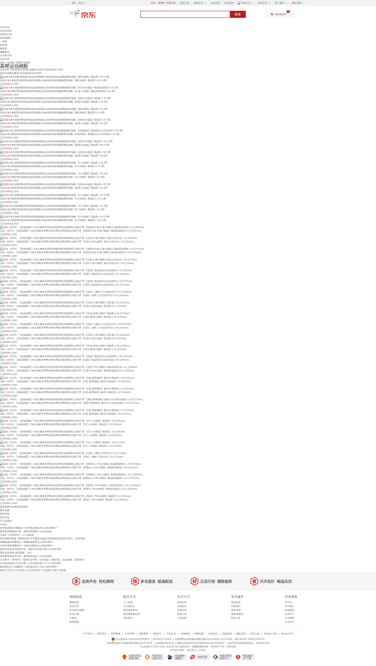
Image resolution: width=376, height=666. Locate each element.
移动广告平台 (7, 570)
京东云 (202, 650)
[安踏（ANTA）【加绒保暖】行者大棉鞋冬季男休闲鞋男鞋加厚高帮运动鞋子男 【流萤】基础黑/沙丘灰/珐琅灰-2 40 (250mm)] (66, 356)
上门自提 (128, 602)
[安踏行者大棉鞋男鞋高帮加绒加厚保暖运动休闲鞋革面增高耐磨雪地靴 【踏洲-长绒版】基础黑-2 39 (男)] (55, 152)
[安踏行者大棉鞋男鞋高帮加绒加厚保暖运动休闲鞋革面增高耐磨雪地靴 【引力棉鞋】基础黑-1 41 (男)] (54, 205)
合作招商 (129, 633)
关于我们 (88, 633)
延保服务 (289, 610)
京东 (96, 16)
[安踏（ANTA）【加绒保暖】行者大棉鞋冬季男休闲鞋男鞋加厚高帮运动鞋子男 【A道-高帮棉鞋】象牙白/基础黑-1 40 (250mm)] (67, 377)
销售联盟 (199, 633)
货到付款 (182, 602)
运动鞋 (10, 62)
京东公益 (254, 633)
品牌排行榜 (6, 34)
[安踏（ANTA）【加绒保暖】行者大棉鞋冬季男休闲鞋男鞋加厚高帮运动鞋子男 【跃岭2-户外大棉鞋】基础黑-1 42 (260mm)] (65, 496)
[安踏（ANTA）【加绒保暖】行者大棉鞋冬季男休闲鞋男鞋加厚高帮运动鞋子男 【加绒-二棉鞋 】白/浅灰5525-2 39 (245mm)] (66, 324)
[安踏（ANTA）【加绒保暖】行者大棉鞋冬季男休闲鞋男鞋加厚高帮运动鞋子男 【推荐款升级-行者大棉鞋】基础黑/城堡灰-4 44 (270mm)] (72, 248)
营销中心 (157, 633)
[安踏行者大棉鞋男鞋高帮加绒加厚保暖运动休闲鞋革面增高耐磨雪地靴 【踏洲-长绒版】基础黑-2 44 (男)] (55, 98)
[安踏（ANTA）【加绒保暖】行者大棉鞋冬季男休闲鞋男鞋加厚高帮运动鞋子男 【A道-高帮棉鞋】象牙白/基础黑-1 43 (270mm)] (67, 410)
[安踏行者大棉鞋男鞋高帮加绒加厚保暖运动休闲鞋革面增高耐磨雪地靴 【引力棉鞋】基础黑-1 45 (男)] (54, 173)
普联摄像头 (6, 37)
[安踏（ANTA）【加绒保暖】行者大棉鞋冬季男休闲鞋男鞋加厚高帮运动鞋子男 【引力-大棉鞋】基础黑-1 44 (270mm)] (62, 442)
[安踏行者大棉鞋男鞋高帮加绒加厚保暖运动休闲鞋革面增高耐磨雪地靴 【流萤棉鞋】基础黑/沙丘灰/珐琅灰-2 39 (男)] (61, 130)
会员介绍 (74, 606)
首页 (2, 62)
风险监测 (227, 633)
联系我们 (102, 633)
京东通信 (289, 618)
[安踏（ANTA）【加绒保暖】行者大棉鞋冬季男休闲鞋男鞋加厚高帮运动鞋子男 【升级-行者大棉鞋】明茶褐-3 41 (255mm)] (65, 302)
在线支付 (182, 606)
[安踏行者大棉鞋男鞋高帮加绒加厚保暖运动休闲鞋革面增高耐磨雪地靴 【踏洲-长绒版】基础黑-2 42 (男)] (55, 184)
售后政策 (235, 602)
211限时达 (129, 606)
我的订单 (184, 3)
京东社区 (213, 633)
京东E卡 (289, 614)
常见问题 (74, 614)
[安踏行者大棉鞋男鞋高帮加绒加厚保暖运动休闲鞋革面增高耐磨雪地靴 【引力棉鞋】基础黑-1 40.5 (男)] (55, 216)
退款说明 (235, 610)
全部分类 (4, 27)
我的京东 (198, 3)
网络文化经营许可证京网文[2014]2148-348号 (201, 643)
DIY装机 (289, 606)
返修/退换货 (237, 614)
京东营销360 (34, 570)
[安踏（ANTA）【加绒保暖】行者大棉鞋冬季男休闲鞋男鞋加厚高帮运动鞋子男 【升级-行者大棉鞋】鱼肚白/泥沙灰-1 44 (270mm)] (68, 259)
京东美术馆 (6, 55)
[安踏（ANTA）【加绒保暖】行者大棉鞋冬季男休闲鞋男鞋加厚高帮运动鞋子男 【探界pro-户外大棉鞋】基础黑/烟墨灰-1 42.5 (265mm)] (71, 474)
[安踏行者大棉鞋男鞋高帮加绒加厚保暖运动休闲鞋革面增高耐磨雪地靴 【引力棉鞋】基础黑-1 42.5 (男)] (55, 195)
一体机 (3, 41)
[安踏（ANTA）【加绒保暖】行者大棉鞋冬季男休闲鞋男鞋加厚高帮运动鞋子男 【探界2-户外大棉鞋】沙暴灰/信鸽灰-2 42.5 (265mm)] (70, 485)
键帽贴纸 (4, 52)
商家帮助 (143, 633)
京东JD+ (289, 622)
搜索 (238, 14)
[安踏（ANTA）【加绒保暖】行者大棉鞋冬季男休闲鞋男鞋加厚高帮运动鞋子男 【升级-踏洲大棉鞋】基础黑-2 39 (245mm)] (65, 345)
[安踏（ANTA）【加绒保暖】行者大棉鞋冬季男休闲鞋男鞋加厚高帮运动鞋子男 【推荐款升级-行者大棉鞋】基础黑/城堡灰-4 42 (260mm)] (72, 227)
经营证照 (231, 646)
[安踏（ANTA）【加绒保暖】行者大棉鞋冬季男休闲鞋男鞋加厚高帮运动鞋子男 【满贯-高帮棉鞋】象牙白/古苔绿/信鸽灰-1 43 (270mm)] (71, 399)
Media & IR (287, 633)
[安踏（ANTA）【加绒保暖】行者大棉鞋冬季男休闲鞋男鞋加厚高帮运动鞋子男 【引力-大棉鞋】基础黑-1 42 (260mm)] (62, 431)
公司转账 (182, 618)
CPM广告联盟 (58, 570)
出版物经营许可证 (164, 643)
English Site (270, 633)
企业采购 (228, 3)
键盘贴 (3, 48)
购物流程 (74, 602)
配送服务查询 (130, 610)
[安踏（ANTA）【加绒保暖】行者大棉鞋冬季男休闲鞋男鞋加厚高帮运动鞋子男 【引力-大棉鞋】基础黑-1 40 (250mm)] (62, 420)
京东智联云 (20, 570)
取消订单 (235, 618)
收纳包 (3, 45)
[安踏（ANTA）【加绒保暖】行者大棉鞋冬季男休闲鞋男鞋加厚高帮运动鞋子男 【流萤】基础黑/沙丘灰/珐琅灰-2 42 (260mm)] (66, 270)
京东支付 (191, 650)
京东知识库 (6, 30)
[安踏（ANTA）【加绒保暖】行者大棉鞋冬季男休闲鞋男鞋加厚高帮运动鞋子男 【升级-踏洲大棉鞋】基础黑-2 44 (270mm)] (65, 313)
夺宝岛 (288, 602)
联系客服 (74, 622)
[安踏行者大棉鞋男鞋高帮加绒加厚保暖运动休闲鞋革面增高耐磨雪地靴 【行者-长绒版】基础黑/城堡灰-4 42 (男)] (59, 87)
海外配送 (128, 618)
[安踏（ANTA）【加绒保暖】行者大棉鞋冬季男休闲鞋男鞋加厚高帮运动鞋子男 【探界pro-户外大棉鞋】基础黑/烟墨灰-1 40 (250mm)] (70, 463)
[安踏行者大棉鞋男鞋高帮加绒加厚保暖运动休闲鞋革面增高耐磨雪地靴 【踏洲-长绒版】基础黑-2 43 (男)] (55, 119)
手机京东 (245, 3)
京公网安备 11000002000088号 (132, 639)
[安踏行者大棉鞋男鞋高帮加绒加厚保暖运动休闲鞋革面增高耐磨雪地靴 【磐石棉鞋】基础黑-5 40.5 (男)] (55, 76)
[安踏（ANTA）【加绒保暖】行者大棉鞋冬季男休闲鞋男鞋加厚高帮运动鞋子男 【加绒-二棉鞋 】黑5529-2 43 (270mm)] (63, 453)
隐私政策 (241, 633)
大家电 (73, 618)
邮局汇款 (182, 614)
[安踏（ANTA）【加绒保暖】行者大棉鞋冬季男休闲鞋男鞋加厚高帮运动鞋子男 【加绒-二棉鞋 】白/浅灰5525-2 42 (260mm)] (66, 291)
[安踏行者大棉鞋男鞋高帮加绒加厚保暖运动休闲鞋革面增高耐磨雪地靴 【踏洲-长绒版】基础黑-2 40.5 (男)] (56, 141)
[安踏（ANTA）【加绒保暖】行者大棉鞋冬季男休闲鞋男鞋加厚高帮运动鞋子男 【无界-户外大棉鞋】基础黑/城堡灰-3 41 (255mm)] (68, 367)
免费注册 (170, 3)
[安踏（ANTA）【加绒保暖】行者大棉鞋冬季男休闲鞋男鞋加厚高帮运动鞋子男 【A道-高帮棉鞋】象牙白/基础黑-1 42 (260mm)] (67, 388)
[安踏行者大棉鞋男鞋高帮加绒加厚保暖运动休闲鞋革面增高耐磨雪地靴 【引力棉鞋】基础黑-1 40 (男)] (54, 162)
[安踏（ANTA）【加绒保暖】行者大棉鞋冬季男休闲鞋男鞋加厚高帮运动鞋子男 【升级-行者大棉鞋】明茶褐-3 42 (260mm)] (65, 334)
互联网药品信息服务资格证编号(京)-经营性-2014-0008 (203, 639)
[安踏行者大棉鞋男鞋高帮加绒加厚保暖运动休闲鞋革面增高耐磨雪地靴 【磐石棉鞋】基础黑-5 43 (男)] (54, 108)
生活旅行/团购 (77, 610)
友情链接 (185, 633)
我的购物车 (281, 14)
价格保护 (235, 606)
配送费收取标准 (131, 614)
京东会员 (215, 3)
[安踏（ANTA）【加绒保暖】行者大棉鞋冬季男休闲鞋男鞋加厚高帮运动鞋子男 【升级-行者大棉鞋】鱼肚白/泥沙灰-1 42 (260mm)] (68, 238)
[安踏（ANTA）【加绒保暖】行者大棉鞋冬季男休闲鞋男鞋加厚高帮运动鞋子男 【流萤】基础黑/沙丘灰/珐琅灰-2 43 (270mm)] (66, 281)
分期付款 (182, 610)
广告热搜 (46, 570)
